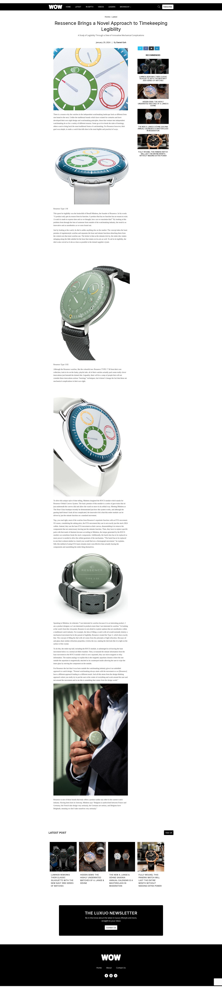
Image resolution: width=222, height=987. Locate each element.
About (109, 967)
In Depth (89, 7)
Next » (171, 844)
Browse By (125, 7)
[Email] (151, 48)
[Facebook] (145, 48)
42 (169, 843)
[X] (140, 48)
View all (168, 833)
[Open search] (159, 6)
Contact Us (111, 927)
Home (68, 7)
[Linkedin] (157, 48)
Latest (78, 7)
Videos (101, 7)
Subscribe (167, 7)
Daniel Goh (121, 42)
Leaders (111, 7)
